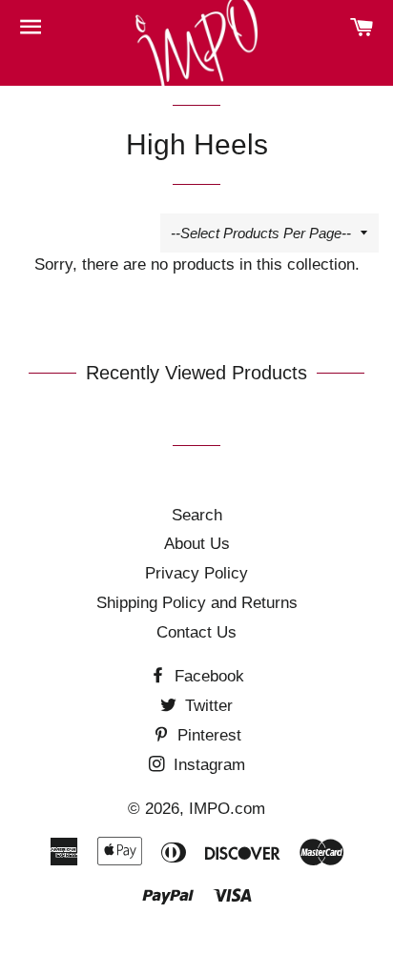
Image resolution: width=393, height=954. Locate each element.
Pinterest (207, 735)
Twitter (206, 706)
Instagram (207, 765)
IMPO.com (227, 809)
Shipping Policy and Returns (197, 603)
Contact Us (196, 632)
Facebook (207, 676)
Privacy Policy (196, 573)
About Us (197, 544)
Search (197, 515)
